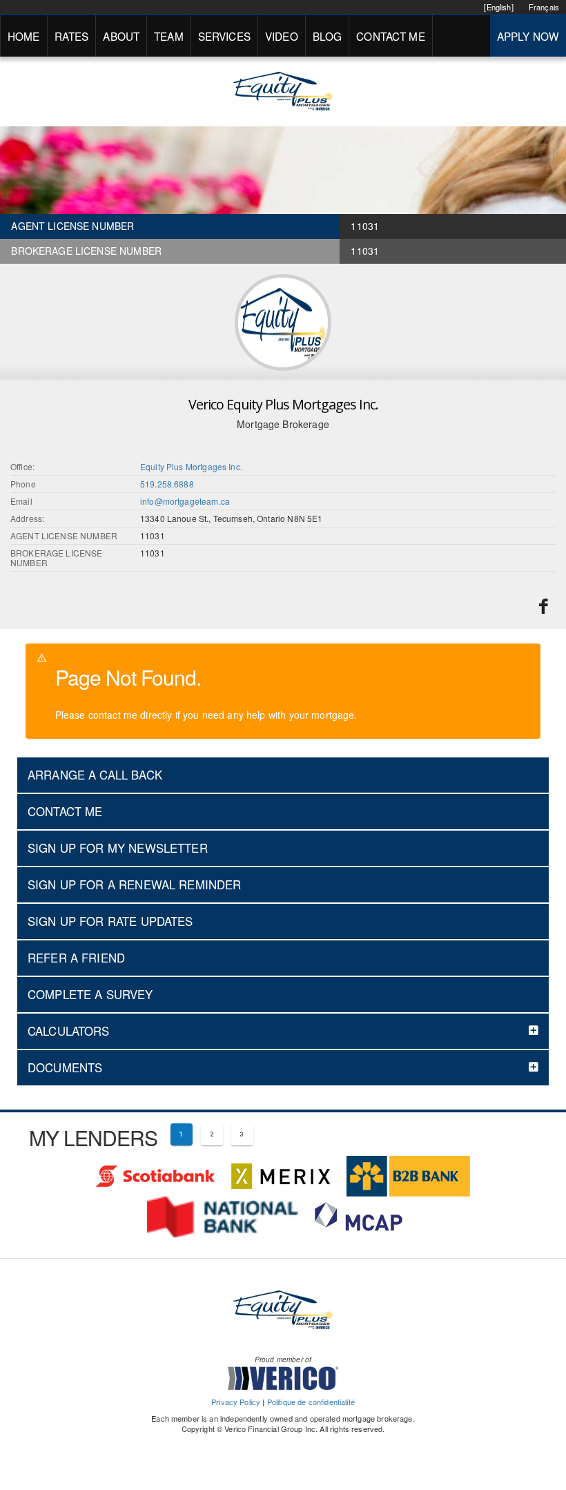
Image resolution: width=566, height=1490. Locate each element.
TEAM (169, 35)
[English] (498, 6)
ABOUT (121, 35)
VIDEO (281, 35)
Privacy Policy (235, 1401)
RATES (72, 35)
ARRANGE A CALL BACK (95, 774)
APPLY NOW (528, 35)
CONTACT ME (390, 35)
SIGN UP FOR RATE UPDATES (110, 921)
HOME (24, 35)
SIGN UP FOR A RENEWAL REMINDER (135, 884)
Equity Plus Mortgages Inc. (191, 466)
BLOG (327, 35)
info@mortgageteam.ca (185, 501)
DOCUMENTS (65, 1067)
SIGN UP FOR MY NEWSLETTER (118, 848)
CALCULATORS (69, 1031)
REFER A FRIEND (76, 957)
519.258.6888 (167, 484)
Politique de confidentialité (311, 1401)
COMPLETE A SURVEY (90, 994)
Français (544, 6)
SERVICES (224, 35)
